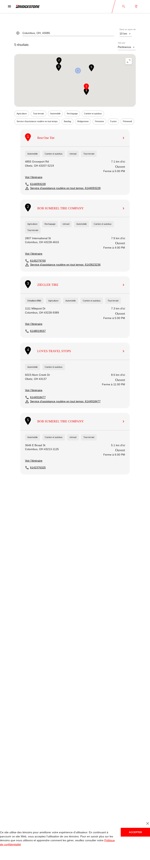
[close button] (147, 823)
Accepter (135, 832)
